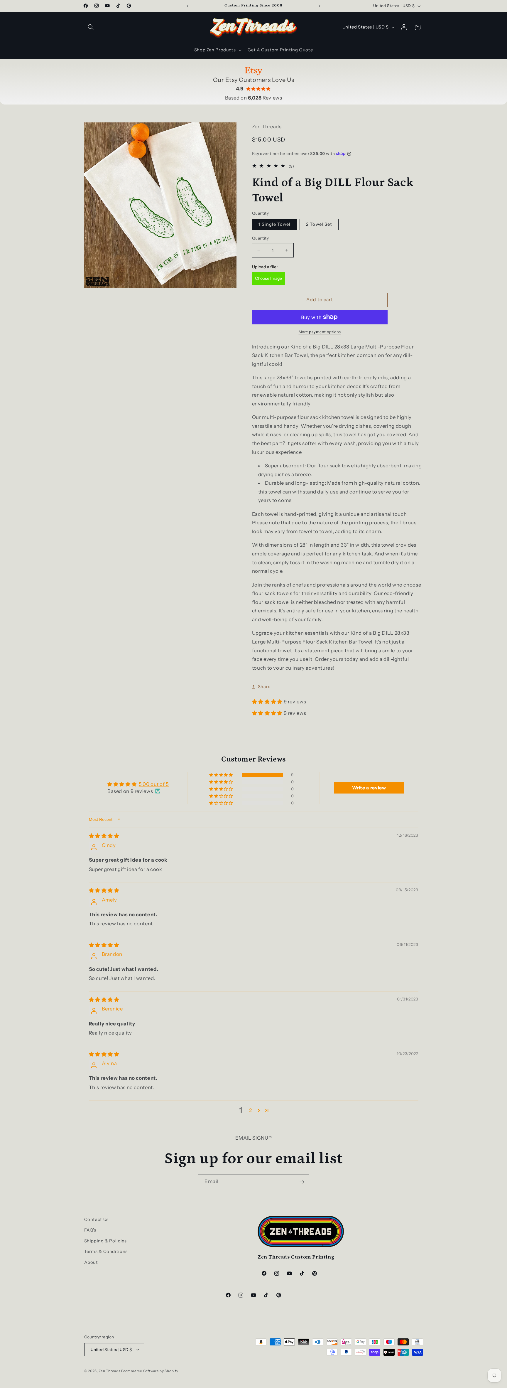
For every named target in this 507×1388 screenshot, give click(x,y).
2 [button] (250, 1110)
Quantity (260, 238)
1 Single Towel (274, 224)
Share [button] (264, 686)
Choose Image (268, 278)
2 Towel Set (319, 224)
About (91, 1262)
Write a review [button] (369, 788)
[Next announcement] (319, 6)
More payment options (320, 331)
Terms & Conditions (106, 1251)
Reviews (265, 98)
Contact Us (96, 1219)
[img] (104, 835)
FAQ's (90, 1230)
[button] (91, 27)
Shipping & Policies (105, 1241)
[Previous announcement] (187, 6)
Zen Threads (109, 1371)
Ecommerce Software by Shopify (149, 1371)
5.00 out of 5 (154, 784)
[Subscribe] (302, 1182)
